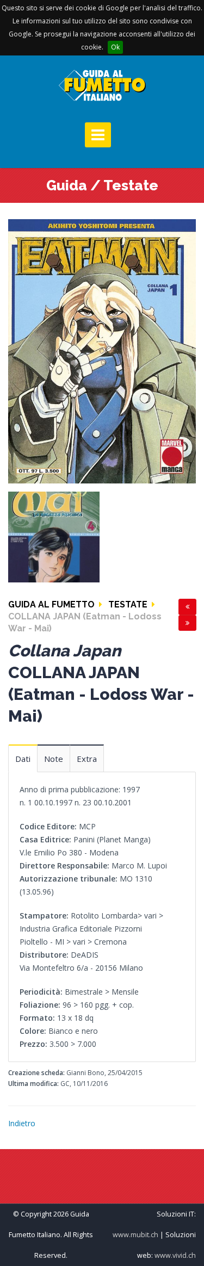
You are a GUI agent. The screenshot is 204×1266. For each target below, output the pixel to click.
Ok (115, 47)
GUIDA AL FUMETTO (51, 604)
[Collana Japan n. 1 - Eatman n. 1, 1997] (102, 350)
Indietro (21, 1123)
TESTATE (127, 604)
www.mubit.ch (135, 1234)
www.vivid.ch (175, 1255)
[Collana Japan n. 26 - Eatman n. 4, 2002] (54, 536)
